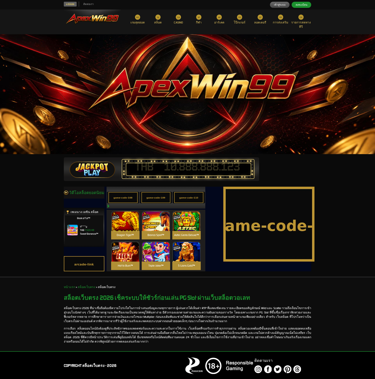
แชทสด (70, 4)
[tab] (123, 197)
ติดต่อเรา (88, 4)
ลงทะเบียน (301, 4)
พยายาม (125, 216)
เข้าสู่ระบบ (280, 4)
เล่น (125, 225)
